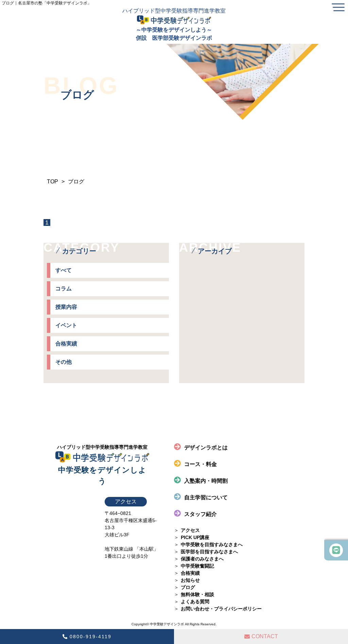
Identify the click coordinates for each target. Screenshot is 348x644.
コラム (63, 288)
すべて (63, 270)
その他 (63, 362)
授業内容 (66, 307)
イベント (66, 325)
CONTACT (264, 636)
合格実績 (66, 343)
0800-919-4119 (90, 636)
